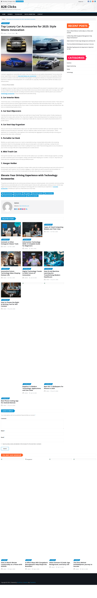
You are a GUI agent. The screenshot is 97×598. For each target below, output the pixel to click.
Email (2, 437)
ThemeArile (33, 582)
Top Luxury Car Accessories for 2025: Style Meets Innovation (20, 19)
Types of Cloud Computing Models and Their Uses (53, 228)
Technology (18, 14)
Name (3, 431)
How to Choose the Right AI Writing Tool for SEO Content (10, 304)
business (69, 63)
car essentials (19, 193)
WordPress (19, 582)
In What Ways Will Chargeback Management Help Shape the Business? (36, 564)
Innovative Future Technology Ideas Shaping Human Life (10, 273)
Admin (4, 33)
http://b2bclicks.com (24, 206)
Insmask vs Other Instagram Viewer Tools (9, 243)
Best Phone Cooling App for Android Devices (9, 402)
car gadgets (27, 193)
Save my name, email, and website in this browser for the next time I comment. (22, 444)
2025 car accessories (7, 193)
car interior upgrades (38, 193)
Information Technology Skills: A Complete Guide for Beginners (31, 244)
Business (10, 14)
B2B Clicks (8, 7)
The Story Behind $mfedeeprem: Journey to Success (80, 44)
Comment (3, 418)
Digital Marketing (30, 14)
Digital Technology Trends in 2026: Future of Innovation (32, 273)
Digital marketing (71, 66)
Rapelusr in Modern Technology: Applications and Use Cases (31, 388)
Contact (40, 14)
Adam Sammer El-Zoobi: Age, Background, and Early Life (81, 41)
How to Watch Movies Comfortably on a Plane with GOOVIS (11, 564)
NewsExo (26, 582)
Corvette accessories (7, 195)
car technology (49, 193)
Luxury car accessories (21, 195)
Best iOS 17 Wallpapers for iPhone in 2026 (53, 387)
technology (70, 72)
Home (3, 14)
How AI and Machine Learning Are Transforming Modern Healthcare (52, 274)
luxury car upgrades (33, 195)
